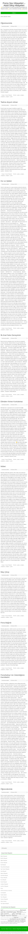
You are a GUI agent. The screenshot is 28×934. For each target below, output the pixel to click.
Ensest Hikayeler (4, 862)
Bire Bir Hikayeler (4, 858)
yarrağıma (7, 922)
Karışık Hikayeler (8, 95)
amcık (4, 910)
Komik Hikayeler (4, 881)
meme (20, 917)
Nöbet (3, 466)
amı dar (11, 910)
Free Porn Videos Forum (6, 928)
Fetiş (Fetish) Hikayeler (5, 866)
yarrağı (18, 95)
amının (19, 910)
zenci (9, 923)
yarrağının (7, 96)
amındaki (15, 910)
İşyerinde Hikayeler (4, 875)
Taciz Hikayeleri (4, 897)
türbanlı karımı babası (17, 921)
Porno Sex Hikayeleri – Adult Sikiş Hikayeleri (14, 4)
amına (13, 910)
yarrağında (3, 96)
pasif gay (22, 917)
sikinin (5, 919)
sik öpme (8, 919)
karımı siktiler (11, 917)
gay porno (5, 914)
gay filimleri (17, 912)
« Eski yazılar (4, 848)
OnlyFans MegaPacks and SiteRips (20, 928)
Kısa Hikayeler (3, 879)
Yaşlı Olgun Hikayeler (5, 903)
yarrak (11, 96)
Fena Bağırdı (6, 623)
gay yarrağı (16, 914)
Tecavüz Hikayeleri (4, 899)
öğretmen (11, 923)
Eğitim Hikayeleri (4, 860)
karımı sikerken (6, 917)
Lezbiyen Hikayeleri (4, 884)
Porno (2, 888)
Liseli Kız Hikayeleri (4, 886)
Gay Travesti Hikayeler (5, 869)
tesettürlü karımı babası (17, 919)
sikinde (3, 919)
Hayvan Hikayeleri (4, 873)
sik (25, 918)
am (2, 910)
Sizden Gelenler (4, 894)
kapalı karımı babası (9, 916)
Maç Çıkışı (5, 572)
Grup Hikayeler (3, 871)
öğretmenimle (15, 923)
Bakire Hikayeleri (4, 856)
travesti (2, 921)
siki (1, 919)
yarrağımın (14, 922)
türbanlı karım (5, 921)
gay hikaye (24, 912)
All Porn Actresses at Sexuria (6, 890)
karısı (16, 917)
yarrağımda (11, 922)
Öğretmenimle (6, 23)
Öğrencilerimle (6, 789)
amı (8, 910)
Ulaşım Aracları (3, 901)
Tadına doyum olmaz (9, 102)
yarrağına (22, 95)
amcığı (7, 910)
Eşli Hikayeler (3, 864)
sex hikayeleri (3, 892)
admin (7, 26)
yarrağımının (19, 922)
